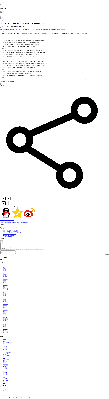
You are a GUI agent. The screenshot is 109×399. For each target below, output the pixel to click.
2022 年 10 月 (5, 319)
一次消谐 (4, 339)
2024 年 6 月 (5, 295)
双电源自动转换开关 (7, 342)
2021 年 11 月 (5, 332)
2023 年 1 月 (5, 316)
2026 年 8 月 (5, 264)
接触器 (4, 358)
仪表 (4, 340)
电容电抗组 (5, 372)
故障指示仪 (5, 361)
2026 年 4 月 (5, 269)
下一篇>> (2, 223)
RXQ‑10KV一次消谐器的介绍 (9, 236)
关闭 (1, 226)
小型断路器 (5, 348)
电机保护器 (5, 373)
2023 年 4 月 (5, 312)
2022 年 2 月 (5, 329)
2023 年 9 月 (5, 306)
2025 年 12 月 (5, 274)
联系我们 (4, 2)
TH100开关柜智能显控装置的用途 (9, 234)
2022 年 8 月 (5, 321)
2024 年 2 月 (5, 300)
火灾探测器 (5, 368)
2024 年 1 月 (5, 301)
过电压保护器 (5, 380)
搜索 (1, 12)
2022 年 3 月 (5, 327)
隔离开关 (4, 381)
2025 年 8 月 (5, 279)
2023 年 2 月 (5, 314)
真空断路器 (5, 378)
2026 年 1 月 (5, 273)
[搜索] (54, 16)
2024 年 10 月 (5, 291)
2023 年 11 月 (5, 304)
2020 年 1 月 (5, 333)
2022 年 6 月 (5, 324)
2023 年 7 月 (5, 308)
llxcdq (2, 26)
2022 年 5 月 (5, 325)
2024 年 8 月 (5, 293)
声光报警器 (5, 346)
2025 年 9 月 (5, 277)
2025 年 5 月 (5, 282)
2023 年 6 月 (5, 310)
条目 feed (4, 389)
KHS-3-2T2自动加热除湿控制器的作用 (10, 230)
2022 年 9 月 (5, 320)
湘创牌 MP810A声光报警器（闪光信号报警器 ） (12, 232)
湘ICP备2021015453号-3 (26, 397)
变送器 (4, 343)
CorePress (19, 397)
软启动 (1, 20)
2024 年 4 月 (5, 298)
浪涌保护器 (5, 366)
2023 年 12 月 (5, 302)
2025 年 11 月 (5, 275)
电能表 (4, 377)
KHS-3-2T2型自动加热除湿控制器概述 (10, 231)
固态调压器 (5, 345)
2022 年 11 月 (5, 318)
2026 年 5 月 (5, 268)
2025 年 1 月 (5, 287)
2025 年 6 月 (5, 281)
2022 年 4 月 (5, 326)
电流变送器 (5, 375)
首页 (4, 395)
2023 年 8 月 (5, 307)
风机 (4, 383)
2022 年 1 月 (5, 330)
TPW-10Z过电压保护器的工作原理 (7, 220)
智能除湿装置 (5, 364)
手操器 (4, 356)
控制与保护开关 (6, 359)
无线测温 (4, 362)
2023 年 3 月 (5, 313)
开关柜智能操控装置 (7, 352)
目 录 (2, 227)
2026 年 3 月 (5, 270)
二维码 (13, 206)
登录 (4, 388)
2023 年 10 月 (5, 305)
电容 (4, 371)
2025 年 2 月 (5, 286)
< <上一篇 (2, 221)
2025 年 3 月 (5, 285)
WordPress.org (5, 391)
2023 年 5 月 (5, 311)
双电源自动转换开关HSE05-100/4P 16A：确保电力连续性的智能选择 (14, 222)
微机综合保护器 (6, 355)
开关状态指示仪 (6, 353)
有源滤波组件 (5, 365)
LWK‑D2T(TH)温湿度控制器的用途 (10, 235)
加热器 (4, 341)
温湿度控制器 (5, 367)
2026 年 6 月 (5, 267)
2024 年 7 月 (5, 294)
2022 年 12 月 (5, 317)
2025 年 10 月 (5, 276)
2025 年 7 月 (5, 280)
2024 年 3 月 (5, 299)
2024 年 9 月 (5, 292)
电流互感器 (5, 374)
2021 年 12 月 (5, 331)
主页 (2, 19)
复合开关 (4, 347)
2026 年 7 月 (5, 266)
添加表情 (3, 248)
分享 (1, 194)
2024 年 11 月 (5, 289)
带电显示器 (5, 349)
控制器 (4, 360)
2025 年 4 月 (5, 283)
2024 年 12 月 (5, 288)
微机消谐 (4, 354)
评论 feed (4, 390)
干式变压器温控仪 (6, 350)
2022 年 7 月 (5, 323)
